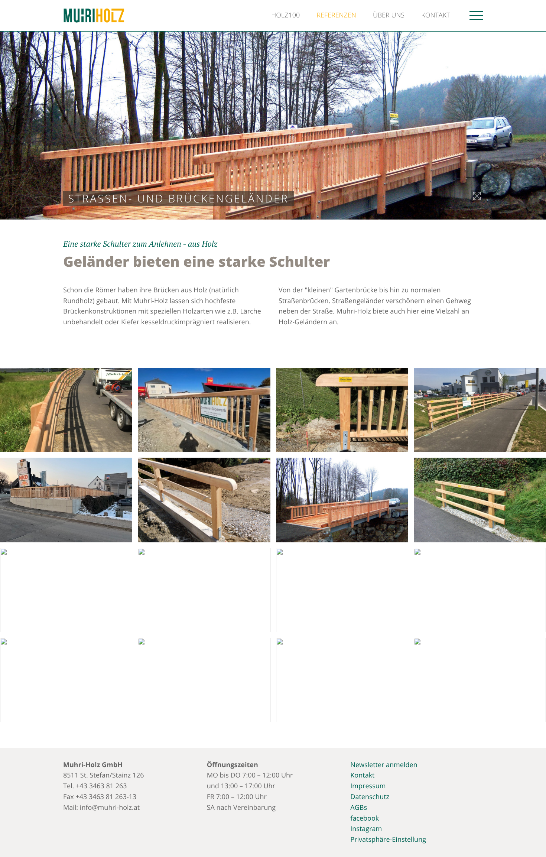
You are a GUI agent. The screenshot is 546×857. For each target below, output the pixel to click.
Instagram (366, 828)
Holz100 (285, 15)
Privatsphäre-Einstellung (388, 839)
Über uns (388, 15)
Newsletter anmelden (383, 764)
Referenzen (336, 15)
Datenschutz (369, 796)
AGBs (358, 807)
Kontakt (435, 15)
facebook (364, 818)
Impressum (368, 786)
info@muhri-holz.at (110, 807)
